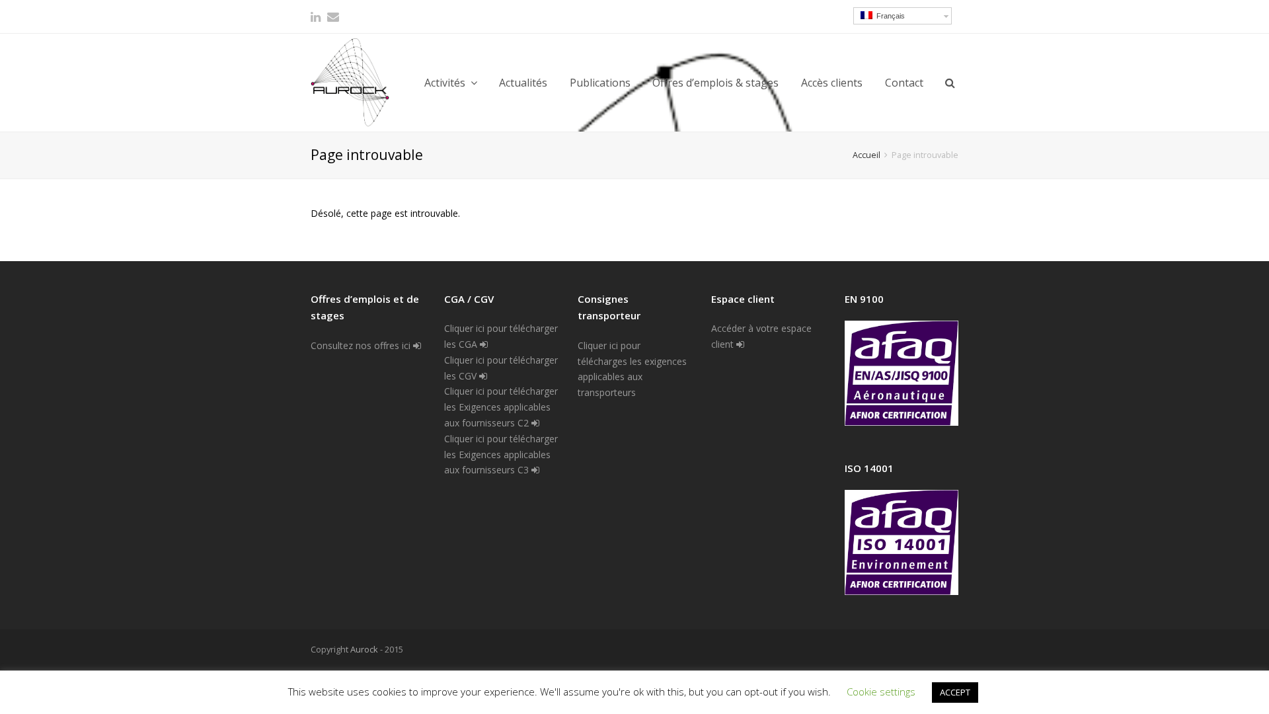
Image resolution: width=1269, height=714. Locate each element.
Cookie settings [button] (881, 691)
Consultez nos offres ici (362, 345)
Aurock (364, 649)
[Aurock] (350, 82)
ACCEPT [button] (955, 692)
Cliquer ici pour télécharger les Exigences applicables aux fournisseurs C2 (501, 407)
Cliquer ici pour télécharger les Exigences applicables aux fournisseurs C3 (501, 454)
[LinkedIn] (316, 16)
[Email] (333, 16)
